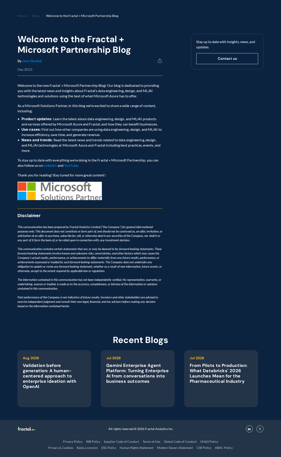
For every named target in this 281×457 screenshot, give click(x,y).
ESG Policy (108, 448)
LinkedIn (50, 165)
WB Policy (93, 441)
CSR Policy (203, 448)
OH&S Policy (209, 441)
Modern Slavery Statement (175, 448)
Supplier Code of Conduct (121, 441)
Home (22, 16)
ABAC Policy (224, 448)
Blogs (36, 16)
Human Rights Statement (136, 448)
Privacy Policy (73, 441)
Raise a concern (87, 448)
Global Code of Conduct (180, 441)
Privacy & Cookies (60, 448)
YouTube (71, 165)
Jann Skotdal (32, 61)
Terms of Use (151, 441)
